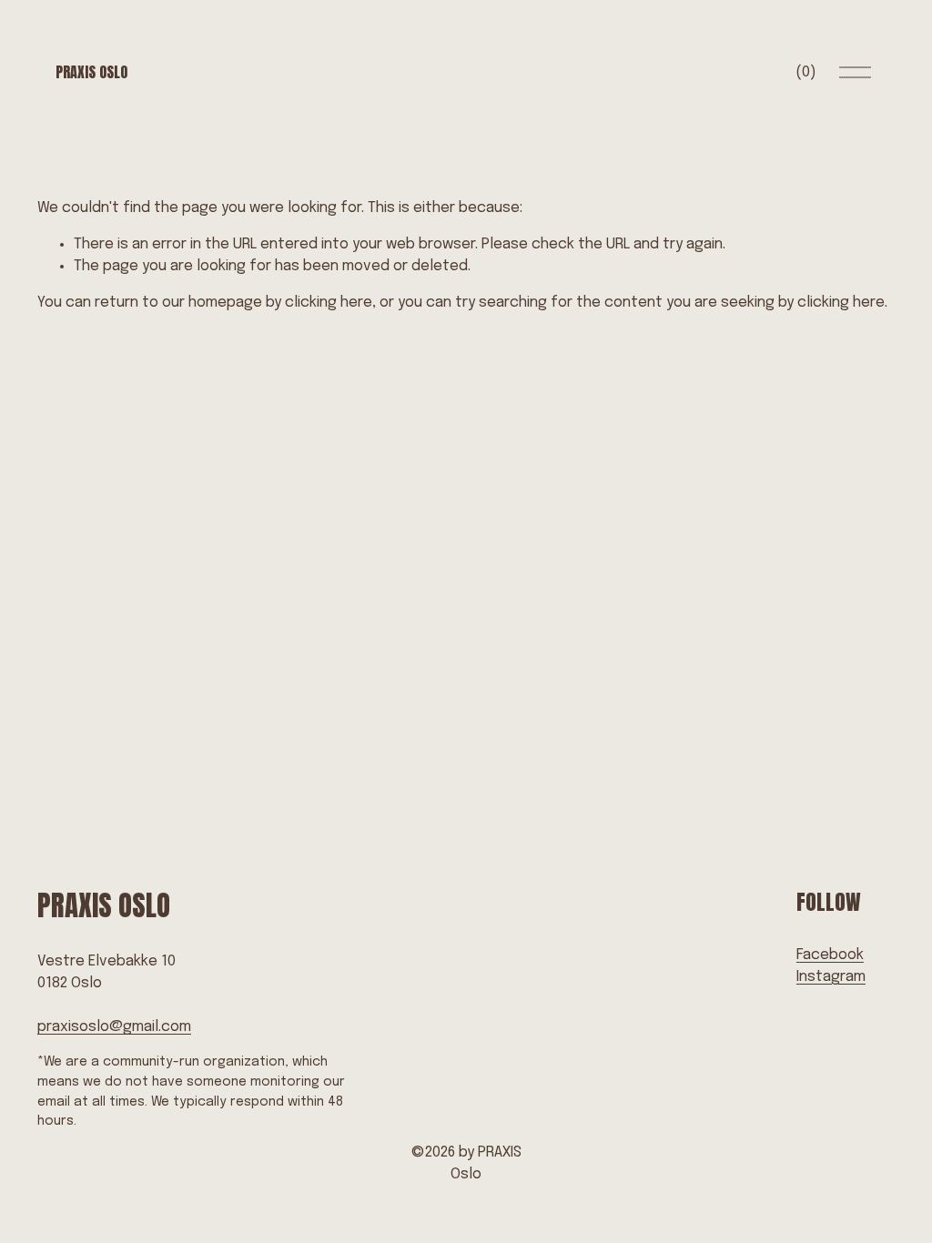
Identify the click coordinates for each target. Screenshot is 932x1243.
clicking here (328, 302)
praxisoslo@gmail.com (114, 1027)
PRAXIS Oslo (91, 72)
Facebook (830, 955)
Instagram (831, 977)
